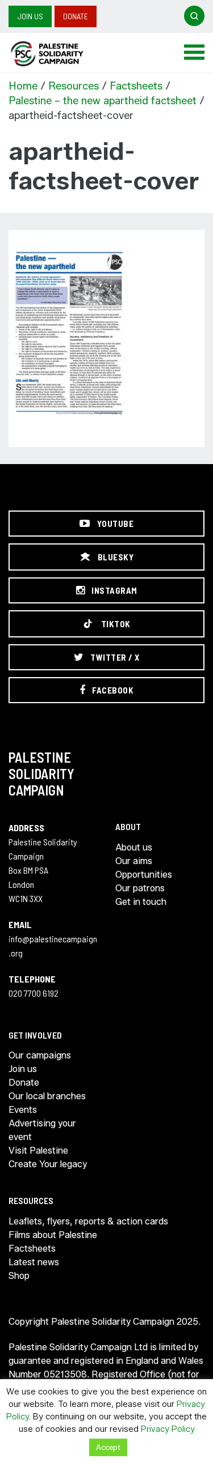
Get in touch (140, 901)
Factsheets (136, 86)
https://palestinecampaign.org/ (60, 54)
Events (23, 1109)
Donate (75, 16)
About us (133, 847)
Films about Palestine (53, 1235)
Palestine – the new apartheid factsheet (103, 101)
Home (23, 86)
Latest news (34, 1262)
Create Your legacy (48, 1164)
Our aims (133, 861)
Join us (30, 16)
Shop (19, 1275)
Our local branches (47, 1096)
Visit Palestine (38, 1150)
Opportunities (143, 874)
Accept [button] (108, 1447)
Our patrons (140, 888)
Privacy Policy (168, 1429)
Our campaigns (40, 1055)
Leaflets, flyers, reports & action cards (88, 1221)
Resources (73, 86)
